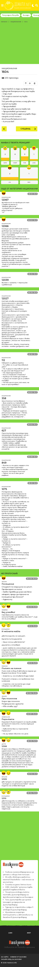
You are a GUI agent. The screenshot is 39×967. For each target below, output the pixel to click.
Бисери (26, 15)
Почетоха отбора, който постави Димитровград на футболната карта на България (18, 894)
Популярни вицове (10, 15)
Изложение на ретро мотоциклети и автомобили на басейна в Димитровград (18, 914)
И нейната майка (11, 631)
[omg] (4, 606)
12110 (4, 798)
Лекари (4, 581)
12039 (5, 279)
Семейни (4, 610)
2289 (10, 933)
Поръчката (8, 719)
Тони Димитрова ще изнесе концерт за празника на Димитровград (17, 902)
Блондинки (6, 629)
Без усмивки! (8, 612)
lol (10, 182)
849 (4, 462)
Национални (9, 68)
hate (5, 163)
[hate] (8, 625)
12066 (5, 226)
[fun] (4, 625)
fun (24, 163)
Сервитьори (6, 717)
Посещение (8, 584)
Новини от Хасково (18, 957)
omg (28, 182)
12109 (4, 779)
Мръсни (4, 777)
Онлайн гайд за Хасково (11, 959)
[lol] (4, 193)
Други (4, 744)
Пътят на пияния (11, 668)
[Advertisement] (19, 43)
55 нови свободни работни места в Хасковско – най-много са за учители (18, 879)
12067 (5, 199)
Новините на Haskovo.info (13, 864)
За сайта (4, 957)
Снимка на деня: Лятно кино (18, 885)
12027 (5, 298)
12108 (4, 746)
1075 (4, 489)
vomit (15, 163)
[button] (2, 5)
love (33, 163)
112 (3, 360)
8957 (29, 933)
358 (4, 398)
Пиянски (4, 666)
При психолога (9, 698)
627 (4, 430)
